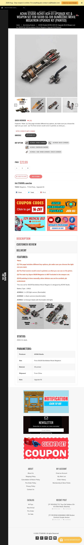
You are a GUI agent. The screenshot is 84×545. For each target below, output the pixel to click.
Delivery (21, 250)
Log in (62, 15)
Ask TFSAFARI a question (23, 183)
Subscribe (45, 434)
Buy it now (35, 176)
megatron (23, 187)
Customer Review (26, 244)
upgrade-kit (40, 187)
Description (23, 238)
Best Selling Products (29, 25)
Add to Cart (22, 176)
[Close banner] (82, 3)
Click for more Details (70, 3)
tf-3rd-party (31, 187)
